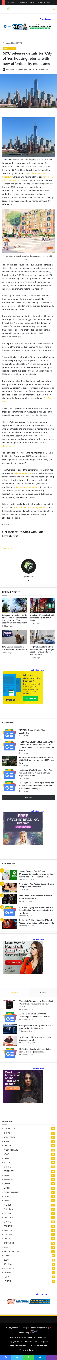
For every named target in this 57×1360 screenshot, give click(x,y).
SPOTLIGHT (9, 1243)
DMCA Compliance (41, 1341)
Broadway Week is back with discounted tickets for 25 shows (42, 617)
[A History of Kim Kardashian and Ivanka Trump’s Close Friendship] (9, 887)
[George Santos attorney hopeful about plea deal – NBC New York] (10, 1029)
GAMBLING (8, 1230)
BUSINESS (8, 1209)
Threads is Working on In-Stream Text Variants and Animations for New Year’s (36, 1004)
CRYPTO (7, 1222)
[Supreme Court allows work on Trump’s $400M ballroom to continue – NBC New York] (9, 761)
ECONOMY (8, 1226)
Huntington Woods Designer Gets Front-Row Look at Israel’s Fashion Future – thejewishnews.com (36, 773)
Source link (7, 548)
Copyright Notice (15, 1341)
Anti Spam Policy (40, 1337)
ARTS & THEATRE (11, 1251)
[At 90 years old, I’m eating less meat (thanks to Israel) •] (10, 1041)
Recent (43, 992)
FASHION (8, 1205)
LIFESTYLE (8, 1218)
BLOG (6, 1260)
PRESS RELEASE (11, 1150)
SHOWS (7, 1133)
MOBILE (7, 1188)
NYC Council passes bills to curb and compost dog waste (14, 648)
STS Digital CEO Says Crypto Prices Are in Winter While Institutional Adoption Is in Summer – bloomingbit (36, 785)
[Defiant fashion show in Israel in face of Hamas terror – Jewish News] (10, 1053)
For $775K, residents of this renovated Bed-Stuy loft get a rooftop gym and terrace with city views (42, 651)
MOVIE (6, 1158)
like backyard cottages (26, 487)
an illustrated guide (23, 473)
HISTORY (8, 1163)
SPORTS (7, 1167)
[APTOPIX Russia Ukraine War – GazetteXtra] (9, 734)
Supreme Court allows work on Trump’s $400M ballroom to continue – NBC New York (36, 760)
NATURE (7, 1273)
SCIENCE (8, 1141)
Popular (14, 992)
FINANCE (8, 1201)
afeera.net (10, 70)
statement (7, 446)
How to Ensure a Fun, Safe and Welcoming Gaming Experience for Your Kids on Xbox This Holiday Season (36, 874)
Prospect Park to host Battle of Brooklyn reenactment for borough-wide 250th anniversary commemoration (14, 619)
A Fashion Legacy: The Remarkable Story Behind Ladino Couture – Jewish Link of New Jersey (36, 910)
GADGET (7, 1146)
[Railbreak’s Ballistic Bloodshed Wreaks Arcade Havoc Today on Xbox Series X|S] (9, 924)
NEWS (6, 1154)
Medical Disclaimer (18, 1346)
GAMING (7, 1184)
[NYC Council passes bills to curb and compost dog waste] (14, 637)
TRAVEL (7, 1256)
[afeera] (15, 9)
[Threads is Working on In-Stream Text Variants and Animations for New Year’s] (10, 1005)
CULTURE (8, 1234)
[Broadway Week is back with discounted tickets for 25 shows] (42, 605)
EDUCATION (9, 1268)
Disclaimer (28, 1341)
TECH (6, 1196)
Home (7, 43)
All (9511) (28, 798)
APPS (6, 1247)
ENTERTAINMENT (11, 1192)
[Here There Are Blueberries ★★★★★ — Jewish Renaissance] (9, 899)
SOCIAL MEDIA (10, 1129)
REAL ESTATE (16, 43)
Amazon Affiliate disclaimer (21, 1337)
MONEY (7, 1239)
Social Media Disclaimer (37, 1346)
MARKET (7, 1213)
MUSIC (7, 1175)
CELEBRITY (9, 1171)
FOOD (6, 1277)
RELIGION (8, 1264)
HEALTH (7, 1281)
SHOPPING (8, 1179)
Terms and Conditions (28, 1350)
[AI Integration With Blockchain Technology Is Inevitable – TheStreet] (10, 1017)
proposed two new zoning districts (30, 507)
